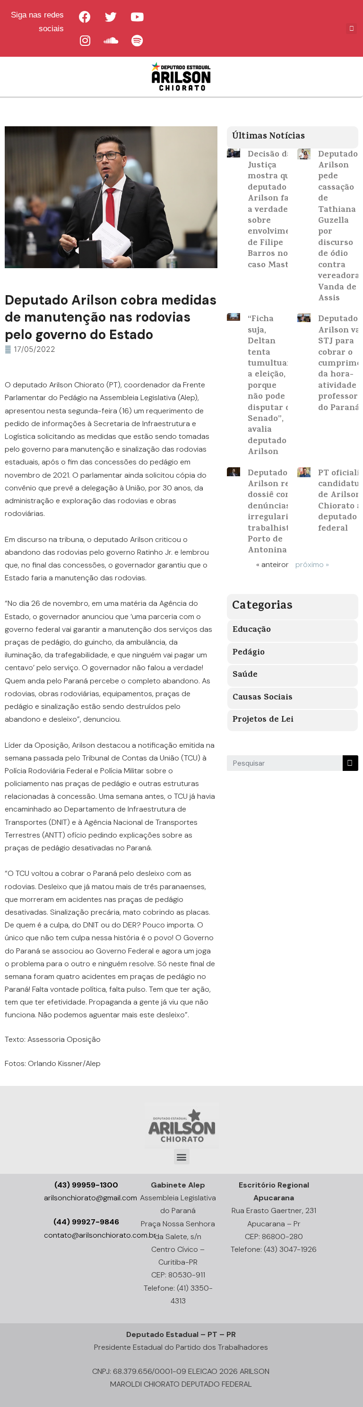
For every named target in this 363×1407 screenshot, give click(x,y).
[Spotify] (137, 40)
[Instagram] (85, 40)
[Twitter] (111, 16)
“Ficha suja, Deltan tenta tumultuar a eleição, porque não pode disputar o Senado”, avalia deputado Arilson (269, 386)
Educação (252, 630)
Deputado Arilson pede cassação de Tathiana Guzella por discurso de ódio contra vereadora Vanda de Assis (339, 227)
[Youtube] (137, 16)
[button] (182, 1156)
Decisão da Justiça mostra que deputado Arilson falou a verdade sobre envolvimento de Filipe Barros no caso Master (276, 210)
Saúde (245, 675)
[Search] (350, 763)
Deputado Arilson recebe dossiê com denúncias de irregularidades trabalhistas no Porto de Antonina (280, 513)
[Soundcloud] (111, 40)
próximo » (312, 564)
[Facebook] (85, 16)
